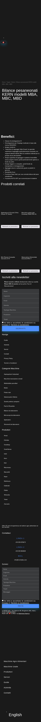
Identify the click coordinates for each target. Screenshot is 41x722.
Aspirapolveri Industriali (11, 374)
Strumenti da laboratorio (11, 424)
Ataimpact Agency (24, 613)
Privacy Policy (8, 358)
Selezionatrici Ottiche (10, 397)
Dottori (13, 82)
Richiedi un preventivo (10, 226)
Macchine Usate (11, 667)
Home (3, 82)
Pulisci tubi (7, 392)
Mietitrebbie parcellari (11, 383)
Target (8, 82)
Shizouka (7, 495)
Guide (6, 340)
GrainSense (7, 449)
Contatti (6, 354)
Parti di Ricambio (9, 406)
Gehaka (6, 440)
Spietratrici (7, 420)
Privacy (5, 325)
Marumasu (7, 467)
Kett (5, 463)
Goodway (7, 444)
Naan (5, 476)
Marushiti (7, 472)
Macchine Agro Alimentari (15, 661)
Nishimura (7, 481)
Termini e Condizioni (20, 325)
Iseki (5, 454)
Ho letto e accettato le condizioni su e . (19, 324)
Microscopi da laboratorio (12, 415)
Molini (6, 388)
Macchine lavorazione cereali (13, 379)
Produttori (8, 672)
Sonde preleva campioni (11, 401)
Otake (6, 490)
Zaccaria (6, 504)
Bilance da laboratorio (11, 410)
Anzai (5, 435)
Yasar (6, 499)
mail (20, 556)
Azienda (6, 345)
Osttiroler (7, 485)
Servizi (6, 349)
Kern (5, 458)
